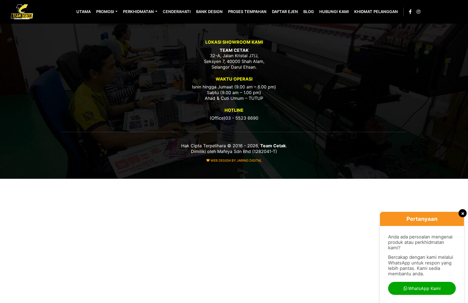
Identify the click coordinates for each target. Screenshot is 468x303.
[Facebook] (410, 12)
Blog (308, 11)
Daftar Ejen (285, 11)
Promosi (105, 11)
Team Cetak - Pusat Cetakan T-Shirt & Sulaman (22, 11)
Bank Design (209, 11)
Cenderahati (177, 11)
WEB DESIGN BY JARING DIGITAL (236, 160)
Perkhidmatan (138, 11)
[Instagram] (418, 12)
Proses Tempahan (247, 11)
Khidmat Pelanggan (376, 11)
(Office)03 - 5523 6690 (234, 118)
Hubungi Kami (334, 11)
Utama (83, 11)
